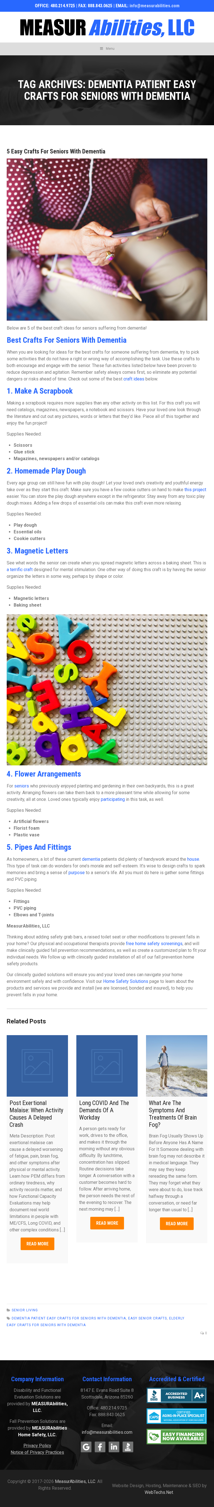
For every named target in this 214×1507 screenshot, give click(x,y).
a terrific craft (20, 569)
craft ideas (133, 379)
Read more (37, 1243)
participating (113, 799)
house (193, 859)
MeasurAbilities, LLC (75, 1481)
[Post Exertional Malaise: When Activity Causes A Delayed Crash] (37, 1066)
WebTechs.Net (159, 1492)
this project (195, 489)
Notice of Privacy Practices (37, 1452)
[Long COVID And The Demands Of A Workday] (107, 1066)
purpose (77, 872)
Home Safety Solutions (125, 981)
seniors (21, 786)
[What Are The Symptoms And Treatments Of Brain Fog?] (176, 1066)
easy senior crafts (147, 1318)
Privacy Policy (37, 1445)
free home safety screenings (154, 943)
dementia (91, 859)
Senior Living (25, 1310)
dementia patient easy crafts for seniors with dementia (69, 1318)
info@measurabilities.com (154, 5)
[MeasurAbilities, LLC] (107, 27)
